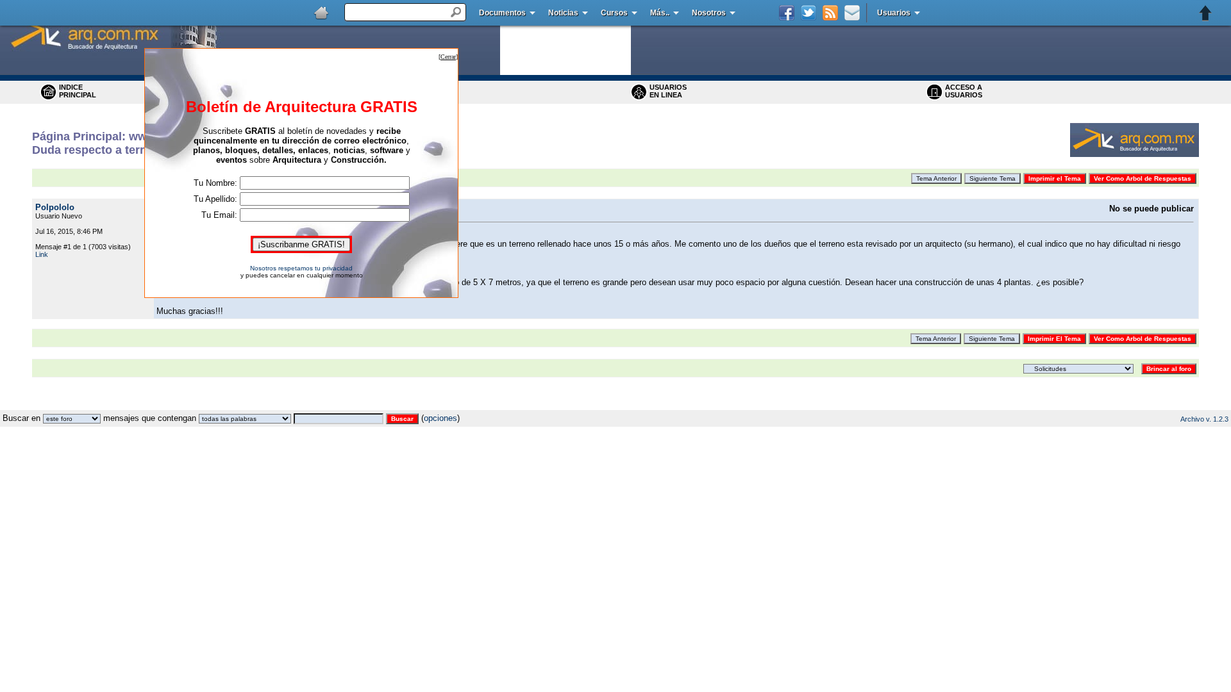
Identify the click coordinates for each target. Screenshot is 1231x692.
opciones (440, 418)
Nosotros (709, 12)
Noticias (563, 12)
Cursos (614, 12)
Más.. (659, 12)
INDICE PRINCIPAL (77, 91)
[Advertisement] (615, 405)
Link (41, 254)
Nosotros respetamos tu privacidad (301, 268)
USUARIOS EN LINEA (668, 91)
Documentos (502, 12)
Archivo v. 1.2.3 (1204, 419)
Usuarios (893, 12)
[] (448, 56)
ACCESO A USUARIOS (963, 91)
